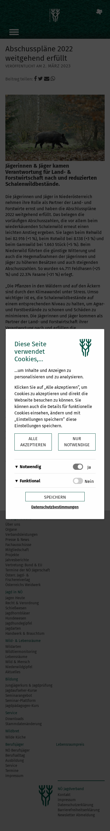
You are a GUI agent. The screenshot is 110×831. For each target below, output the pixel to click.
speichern (55, 497)
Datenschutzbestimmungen (54, 507)
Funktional (30, 480)
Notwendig (30, 466)
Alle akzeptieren (33, 441)
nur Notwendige (77, 441)
